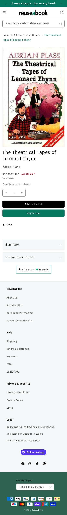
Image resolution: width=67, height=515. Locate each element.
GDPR (10, 407)
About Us (12, 297)
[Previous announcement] (6, 3)
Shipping (12, 341)
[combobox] (33, 23)
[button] (4, 12)
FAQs (9, 364)
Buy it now (33, 213)
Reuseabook (37, 510)
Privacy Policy (15, 400)
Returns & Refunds (18, 348)
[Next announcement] (61, 3)
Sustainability (15, 305)
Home (5, 35)
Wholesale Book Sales (19, 320)
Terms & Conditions (18, 392)
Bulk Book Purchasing (20, 313)
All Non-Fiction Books (27, 35)
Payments (12, 356)
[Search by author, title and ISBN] (60, 23)
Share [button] (9, 224)
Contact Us (13, 371)
